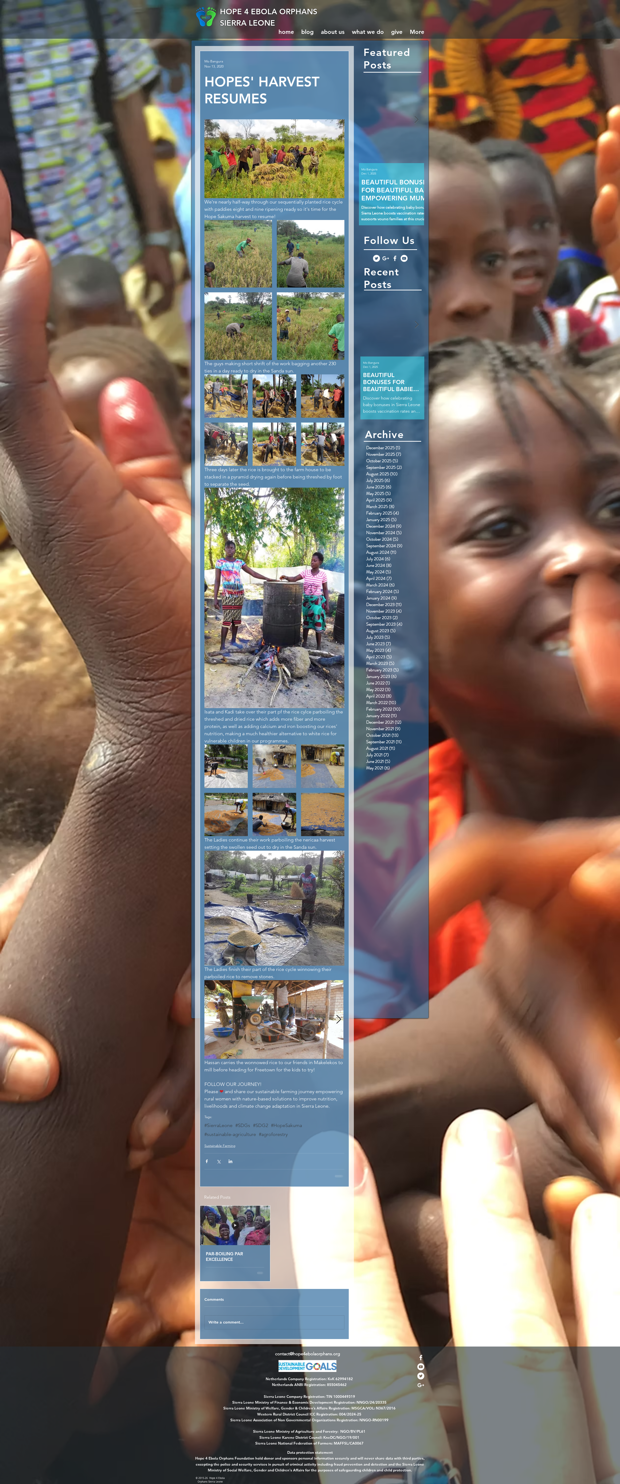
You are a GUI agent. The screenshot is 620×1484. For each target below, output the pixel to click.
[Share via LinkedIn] (230, 1161)
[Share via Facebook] (206, 1161)
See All (339, 1196)
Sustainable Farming (219, 1145)
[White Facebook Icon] (394, 258)
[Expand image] (238, 254)
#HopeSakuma (286, 1125)
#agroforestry (273, 1134)
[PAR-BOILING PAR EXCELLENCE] (235, 1225)
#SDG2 (260, 1125)
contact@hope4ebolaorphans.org (307, 1358)
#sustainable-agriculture (230, 1134)
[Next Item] (416, 120)
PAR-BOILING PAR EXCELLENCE (224, 1256)
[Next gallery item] (338, 1019)
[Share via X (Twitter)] (218, 1161)
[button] (420, 36)
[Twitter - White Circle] (376, 258)
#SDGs (242, 1125)
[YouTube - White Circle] (404, 258)
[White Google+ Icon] (385, 258)
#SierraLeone (218, 1125)
